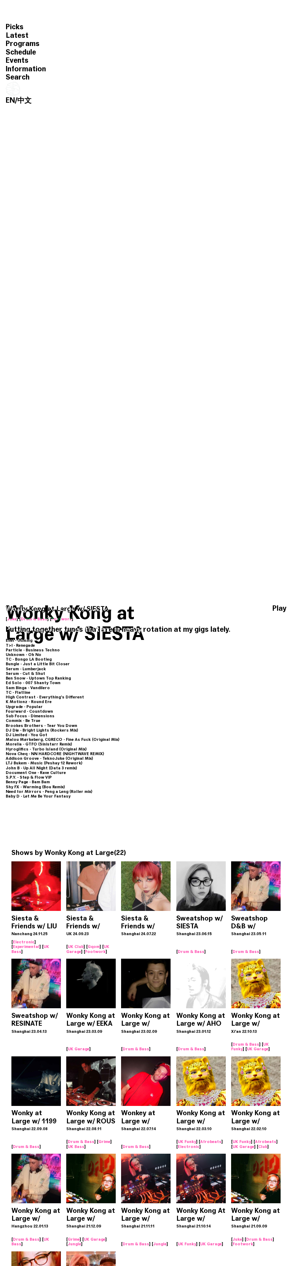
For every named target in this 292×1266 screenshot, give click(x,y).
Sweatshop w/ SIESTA (199, 922)
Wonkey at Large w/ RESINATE (138, 1121)
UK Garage (78, 1048)
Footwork (61, 618)
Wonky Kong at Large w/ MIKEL (145, 1023)
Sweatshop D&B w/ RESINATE (249, 926)
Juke (12, 618)
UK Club (76, 946)
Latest (17, 35)
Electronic (24, 941)
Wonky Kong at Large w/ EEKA (90, 1019)
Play (279, 608)
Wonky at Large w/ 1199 (34, 1117)
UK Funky (187, 1141)
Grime (104, 1141)
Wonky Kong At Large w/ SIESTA (200, 1218)
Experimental (26, 946)
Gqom (94, 946)
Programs (23, 43)
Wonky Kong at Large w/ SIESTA (255, 1023)
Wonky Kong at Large (79, 853)
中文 (24, 100)
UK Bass (76, 1146)
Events (17, 60)
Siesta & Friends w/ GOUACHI (138, 926)
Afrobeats (210, 1141)
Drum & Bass (34, 618)
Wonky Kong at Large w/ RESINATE (35, 1218)
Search (18, 77)
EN (10, 100)
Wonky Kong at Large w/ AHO (200, 1019)
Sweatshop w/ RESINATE (34, 1019)
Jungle (74, 1243)
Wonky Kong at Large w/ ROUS (90, 1117)
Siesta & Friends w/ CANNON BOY (89, 926)
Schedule (21, 52)
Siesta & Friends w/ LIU (34, 922)
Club (262, 1146)
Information (26, 69)
